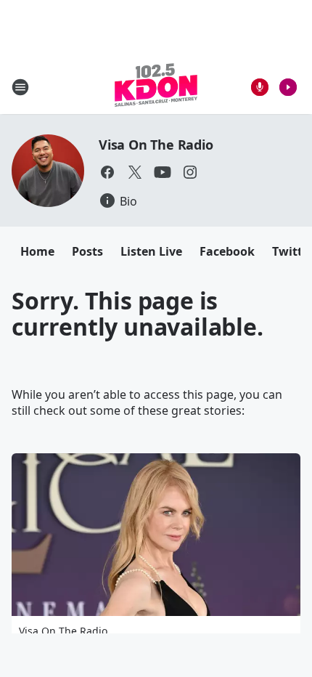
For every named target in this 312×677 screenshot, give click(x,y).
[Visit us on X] (135, 172)
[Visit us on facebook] (107, 172)
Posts (87, 251)
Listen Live (151, 251)
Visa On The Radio (156, 144)
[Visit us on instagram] (190, 172)
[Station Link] (156, 86)
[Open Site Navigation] (20, 87)
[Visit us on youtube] (162, 172)
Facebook (227, 251)
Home (37, 251)
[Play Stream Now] (288, 87)
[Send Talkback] (259, 87)
